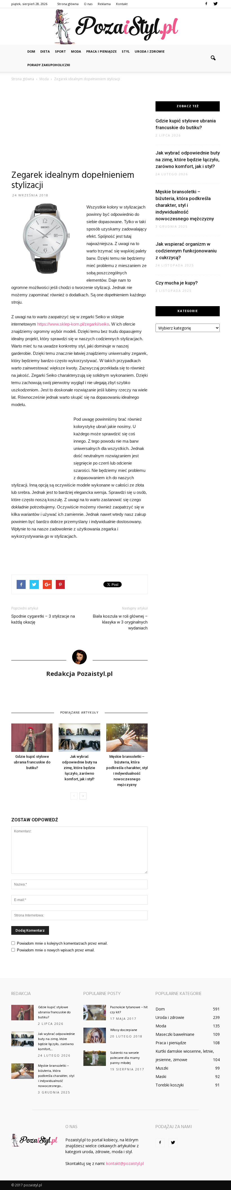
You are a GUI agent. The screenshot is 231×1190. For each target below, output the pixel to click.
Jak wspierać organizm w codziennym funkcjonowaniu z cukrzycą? (186, 250)
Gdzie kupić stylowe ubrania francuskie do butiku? (32, 762)
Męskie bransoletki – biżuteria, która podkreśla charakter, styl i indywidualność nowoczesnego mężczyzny (185, 205)
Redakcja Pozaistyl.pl (79, 673)
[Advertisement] (79, 128)
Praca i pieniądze (101, 51)
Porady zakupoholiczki (48, 65)
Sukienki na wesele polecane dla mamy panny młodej (125, 1058)
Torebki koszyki (170, 1085)
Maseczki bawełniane (175, 1034)
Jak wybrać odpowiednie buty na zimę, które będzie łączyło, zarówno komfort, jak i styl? (79, 767)
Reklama (104, 4)
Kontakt (122, 4)
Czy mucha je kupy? (177, 283)
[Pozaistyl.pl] (115, 26)
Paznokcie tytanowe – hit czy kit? (129, 1010)
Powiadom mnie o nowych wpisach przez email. (56, 950)
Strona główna (68, 4)
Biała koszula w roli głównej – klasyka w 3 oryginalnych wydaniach (120, 622)
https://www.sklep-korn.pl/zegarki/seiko (73, 324)
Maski (161, 1076)
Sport (60, 51)
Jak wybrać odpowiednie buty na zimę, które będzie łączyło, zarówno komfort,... (56, 1041)
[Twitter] (215, 4)
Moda (76, 51)
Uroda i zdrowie (150, 51)
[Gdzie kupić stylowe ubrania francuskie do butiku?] (32, 737)
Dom (31, 51)
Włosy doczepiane (123, 1030)
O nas (88, 4)
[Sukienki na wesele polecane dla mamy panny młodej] (94, 1058)
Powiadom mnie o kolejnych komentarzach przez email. (62, 943)
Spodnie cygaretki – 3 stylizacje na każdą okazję (43, 619)
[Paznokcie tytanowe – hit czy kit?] (94, 1012)
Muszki (162, 1068)
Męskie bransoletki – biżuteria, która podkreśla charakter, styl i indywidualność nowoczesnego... (56, 1076)
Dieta (45, 51)
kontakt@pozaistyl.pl (125, 1163)
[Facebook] (206, 4)
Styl (126, 51)
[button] (213, 58)
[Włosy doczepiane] (94, 1035)
